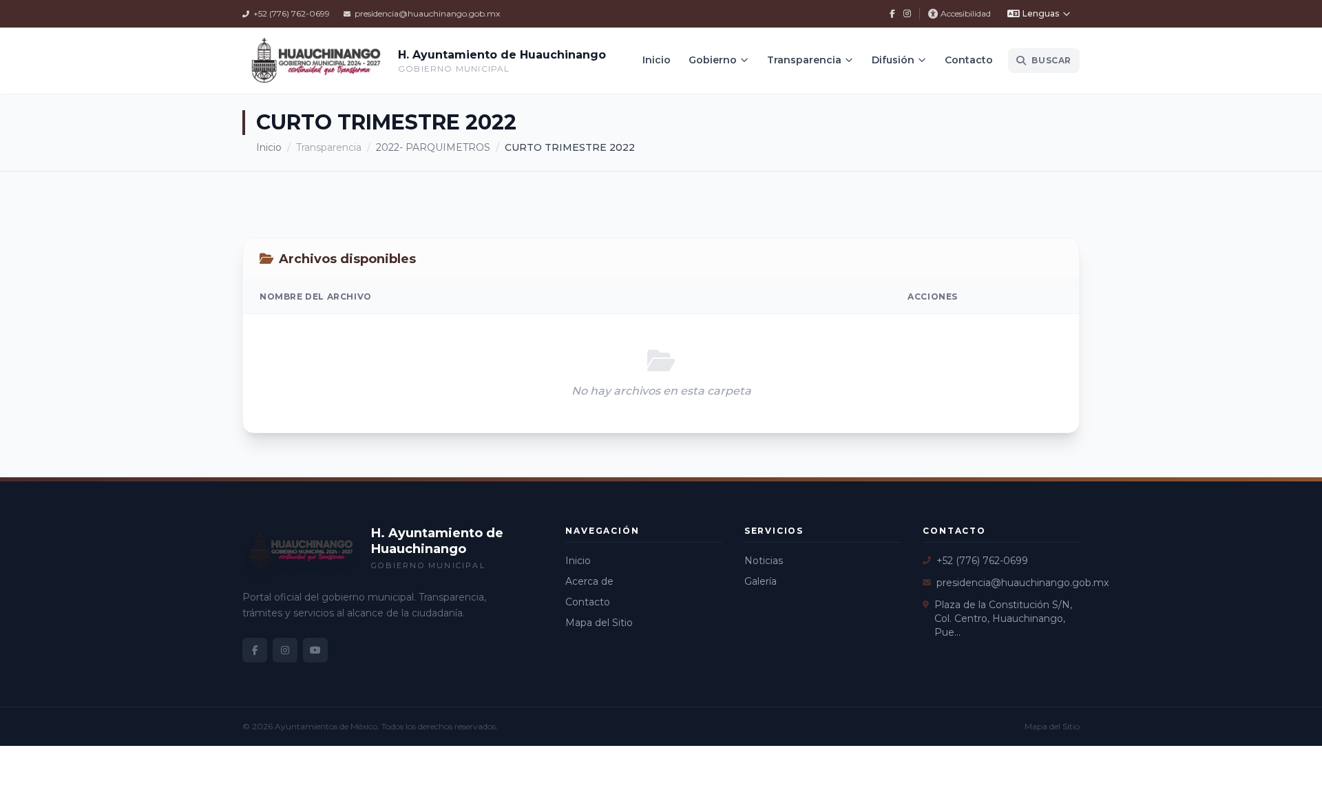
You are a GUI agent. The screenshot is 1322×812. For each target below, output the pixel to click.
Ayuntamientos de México (326, 726)
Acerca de (589, 581)
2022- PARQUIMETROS (433, 147)
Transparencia (804, 60)
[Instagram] (907, 13)
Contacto (969, 60)
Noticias (763, 560)
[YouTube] (315, 650)
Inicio (656, 60)
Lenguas (1040, 13)
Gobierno (713, 60)
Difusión (893, 60)
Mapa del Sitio (599, 622)
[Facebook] (892, 13)
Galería (760, 581)
